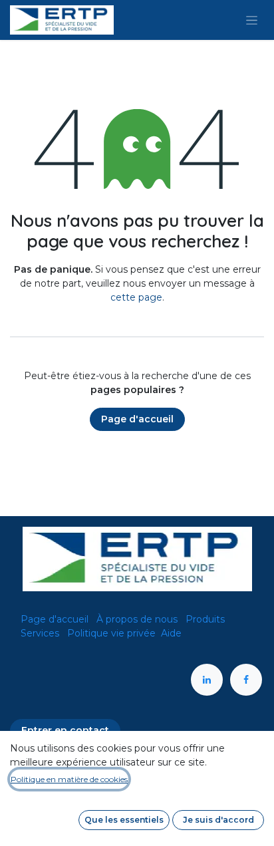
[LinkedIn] (207, 680)
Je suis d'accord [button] (218, 820)
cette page (136, 297)
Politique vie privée (111, 633)
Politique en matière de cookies (69, 779)
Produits (205, 619)
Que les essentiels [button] (124, 820)
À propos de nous (137, 619)
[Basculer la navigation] (251, 20)
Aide (171, 633)
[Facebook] (246, 680)
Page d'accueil (137, 419)
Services (40, 633)
